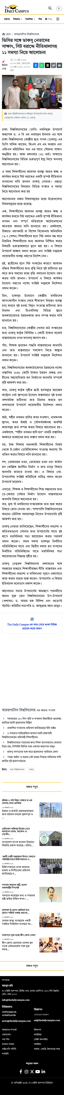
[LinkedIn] (43, 1072)
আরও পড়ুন (32, 787)
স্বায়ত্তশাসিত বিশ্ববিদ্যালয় (26, 34)
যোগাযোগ (6, 1034)
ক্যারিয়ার (37, 1034)
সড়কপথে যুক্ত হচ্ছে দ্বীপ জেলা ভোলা (18, 935)
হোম (8, 34)
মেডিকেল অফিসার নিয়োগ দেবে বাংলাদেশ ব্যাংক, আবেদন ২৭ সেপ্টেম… (16, 832)
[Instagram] (26, 1072)
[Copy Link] (53, 65)
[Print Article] (59, 65)
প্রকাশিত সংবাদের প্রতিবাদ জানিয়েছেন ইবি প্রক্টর (31, 728)
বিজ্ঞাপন (37, 1030)
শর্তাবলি (5, 1054)
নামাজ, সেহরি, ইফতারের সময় (47, 1049)
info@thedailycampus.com (16, 1000)
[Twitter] (47, 65)
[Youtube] (37, 1072)
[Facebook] (35, 65)
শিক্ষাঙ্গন (16, 19)
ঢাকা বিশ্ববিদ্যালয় (17, 769)
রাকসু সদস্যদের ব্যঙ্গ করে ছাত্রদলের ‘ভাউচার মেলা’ (32, 752)
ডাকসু (31, 769)
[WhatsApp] (41, 65)
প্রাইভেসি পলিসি (9, 1049)
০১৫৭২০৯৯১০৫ (9, 1012)
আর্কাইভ (37, 1044)
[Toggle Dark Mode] (59, 8)
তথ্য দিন (5, 1039)
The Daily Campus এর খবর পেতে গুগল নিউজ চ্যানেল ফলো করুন (32, 626)
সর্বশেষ (7, 19)
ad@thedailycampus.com (47, 1020)
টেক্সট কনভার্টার (40, 1039)
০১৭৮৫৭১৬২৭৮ (9, 1015)
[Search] (50, 8)
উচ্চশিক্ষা (29, 19)
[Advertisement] (32, 670)
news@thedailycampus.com (16, 1021)
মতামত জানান (8, 1044)
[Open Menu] (58, 19)
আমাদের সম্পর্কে (9, 1030)
